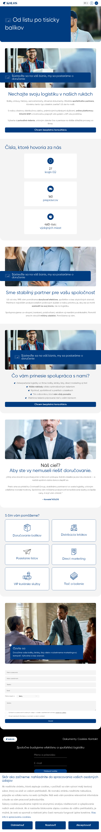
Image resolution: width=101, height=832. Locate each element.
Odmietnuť (17, 825)
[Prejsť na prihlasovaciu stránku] (91, 3)
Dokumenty (70, 739)
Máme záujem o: (10, 696)
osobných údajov (61, 712)
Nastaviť (50, 825)
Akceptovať (83, 825)
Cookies (82, 739)
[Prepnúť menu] (96, 3)
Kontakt (93, 739)
